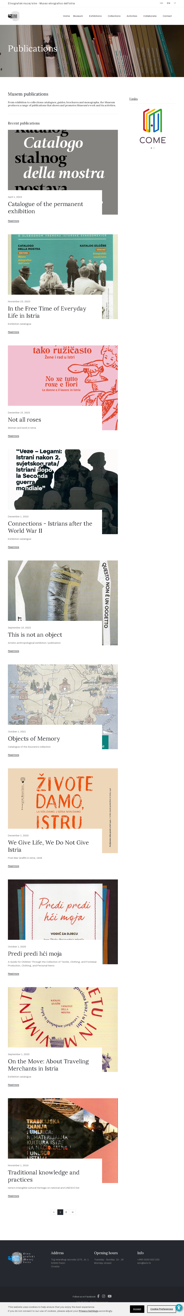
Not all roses (24, 419)
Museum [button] (78, 16)
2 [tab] (154, 148)
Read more (13, 221)
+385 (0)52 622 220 (148, 1259)
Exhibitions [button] (95, 16)
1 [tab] (151, 148)
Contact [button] (167, 16)
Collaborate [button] (150, 16)
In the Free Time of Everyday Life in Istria (47, 312)
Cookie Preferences (161, 1309)
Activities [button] (132, 16)
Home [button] (66, 16)
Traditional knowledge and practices (43, 1176)
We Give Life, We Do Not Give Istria (48, 846)
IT (175, 3)
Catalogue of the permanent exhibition (45, 207)
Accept (137, 1309)
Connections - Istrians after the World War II (50, 527)
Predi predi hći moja (35, 953)
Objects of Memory (34, 738)
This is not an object (35, 634)
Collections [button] (114, 16)
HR (161, 3)
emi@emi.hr (144, 1263)
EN (168, 3)
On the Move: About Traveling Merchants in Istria (48, 1065)
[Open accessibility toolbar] (178, 1307)
